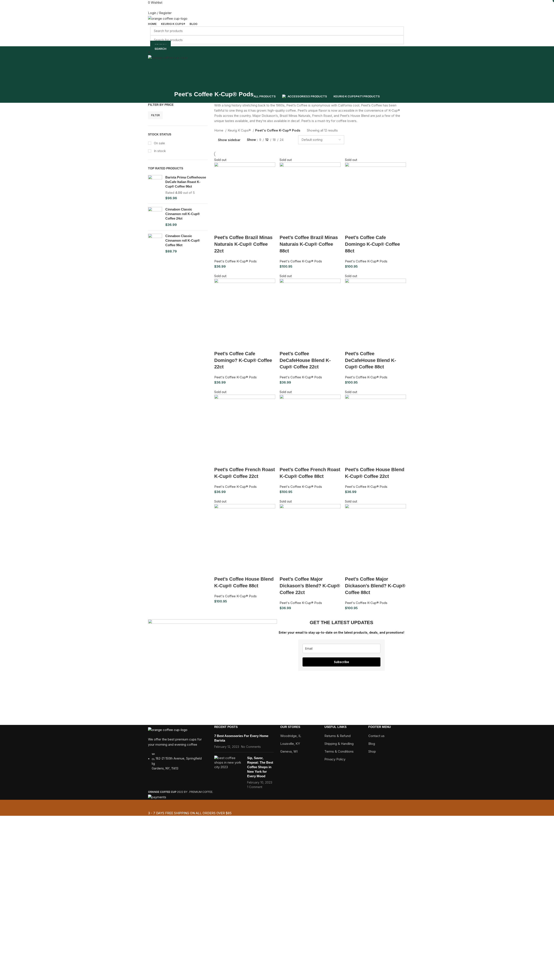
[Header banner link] (277, 481)
